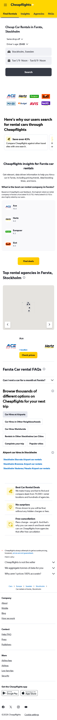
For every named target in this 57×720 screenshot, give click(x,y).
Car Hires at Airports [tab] (15, 414)
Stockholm (40, 586)
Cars (10, 586)
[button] (5, 4)
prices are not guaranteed (23, 553)
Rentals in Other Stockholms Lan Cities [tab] (24, 436)
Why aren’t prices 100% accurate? (23, 573)
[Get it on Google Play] (10, 693)
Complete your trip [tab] (14, 443)
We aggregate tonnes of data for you (24, 567)
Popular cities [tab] (36, 443)
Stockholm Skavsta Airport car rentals (22, 459)
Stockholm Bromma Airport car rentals (22, 464)
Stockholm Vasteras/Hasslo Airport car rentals (26, 468)
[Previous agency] (7, 325)
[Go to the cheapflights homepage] (22, 5)
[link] (28, 261)
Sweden (29, 586)
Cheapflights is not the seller (20, 562)
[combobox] (15, 39)
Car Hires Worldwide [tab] (15, 429)
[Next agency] (49, 325)
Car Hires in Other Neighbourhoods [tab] (23, 421)
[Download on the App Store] (29, 693)
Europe (19, 586)
